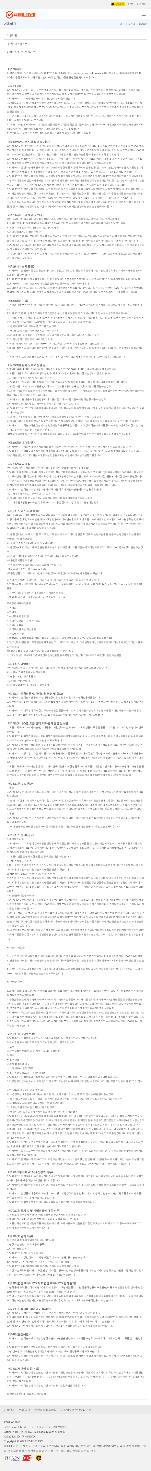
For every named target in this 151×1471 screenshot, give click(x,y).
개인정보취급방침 (45, 1409)
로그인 (130, 4)
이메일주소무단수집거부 (21, 51)
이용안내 (130, 24)
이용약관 (12, 35)
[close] (144, 14)
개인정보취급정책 (17, 43)
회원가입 (141, 4)
